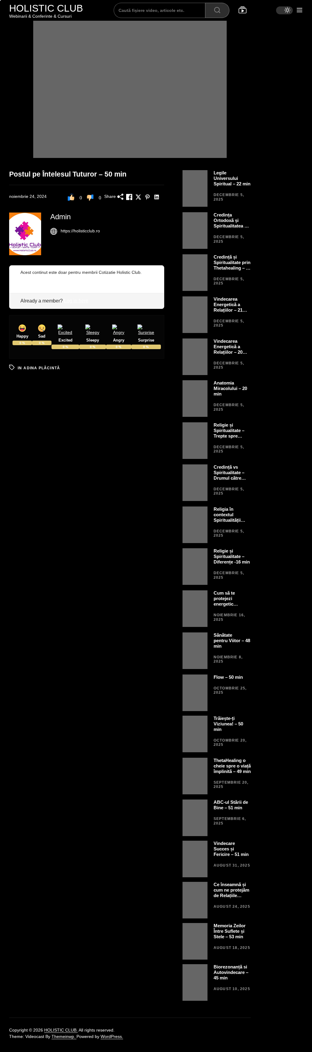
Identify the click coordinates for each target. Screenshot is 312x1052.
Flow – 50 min (228, 677)
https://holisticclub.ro (80, 230)
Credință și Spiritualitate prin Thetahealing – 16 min (232, 265)
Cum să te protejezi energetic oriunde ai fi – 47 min (231, 603)
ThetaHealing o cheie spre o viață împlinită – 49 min (232, 766)
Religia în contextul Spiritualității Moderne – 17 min (228, 520)
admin (60, 217)
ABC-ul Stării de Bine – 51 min (231, 805)
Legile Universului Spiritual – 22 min (232, 178)
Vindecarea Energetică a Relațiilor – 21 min (228, 307)
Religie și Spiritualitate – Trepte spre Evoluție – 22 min (232, 433)
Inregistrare (31, 278)
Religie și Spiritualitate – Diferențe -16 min (232, 556)
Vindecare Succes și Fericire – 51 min (231, 849)
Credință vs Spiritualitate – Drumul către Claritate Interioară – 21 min (229, 480)
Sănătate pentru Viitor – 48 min (232, 640)
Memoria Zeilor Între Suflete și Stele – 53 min (230, 931)
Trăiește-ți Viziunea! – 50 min (228, 724)
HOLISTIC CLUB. (61, 1030)
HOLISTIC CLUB (46, 8)
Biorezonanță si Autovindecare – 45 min (231, 972)
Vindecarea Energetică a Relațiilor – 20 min (228, 349)
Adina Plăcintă (41, 368)
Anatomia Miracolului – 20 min (230, 388)
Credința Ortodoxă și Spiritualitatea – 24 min (230, 223)
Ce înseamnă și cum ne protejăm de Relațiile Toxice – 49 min (231, 893)
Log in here (76, 300)
